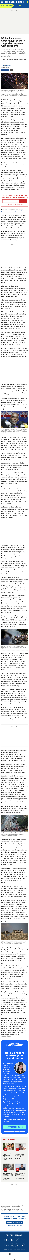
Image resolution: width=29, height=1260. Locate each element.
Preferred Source (10, 61)
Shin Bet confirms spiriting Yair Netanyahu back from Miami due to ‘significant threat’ (20, 1176)
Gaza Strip (4, 1209)
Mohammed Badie (16, 1206)
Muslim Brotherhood (17, 1208)
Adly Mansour (12, 1210)
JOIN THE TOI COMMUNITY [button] (14, 1222)
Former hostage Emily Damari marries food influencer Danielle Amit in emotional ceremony (8, 1156)
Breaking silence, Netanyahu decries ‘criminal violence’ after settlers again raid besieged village (8, 1176)
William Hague (11, 1209)
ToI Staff (8, 65)
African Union (19, 1209)
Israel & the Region (11, 1205)
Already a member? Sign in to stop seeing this (14, 1131)
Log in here (19, 1225)
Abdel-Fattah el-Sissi (7, 1208)
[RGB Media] (11, 1254)
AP (3, 65)
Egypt (18, 1205)
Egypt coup (23, 1205)
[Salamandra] (22, 1253)
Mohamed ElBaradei (21, 1210)
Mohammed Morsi (6, 1206)
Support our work (15, 1127)
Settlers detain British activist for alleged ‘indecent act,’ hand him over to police (20, 1155)
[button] (27, 2)
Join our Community (5, 6)
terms (21, 204)
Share (5, 70)
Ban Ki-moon (5, 1210)
